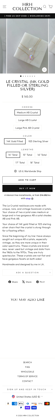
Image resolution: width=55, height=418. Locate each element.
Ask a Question (27, 272)
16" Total (42, 154)
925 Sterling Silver (38, 141)
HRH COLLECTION (27, 6)
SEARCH (27, 362)
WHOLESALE (27, 371)
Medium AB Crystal (27, 112)
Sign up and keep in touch (26, 389)
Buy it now (27, 188)
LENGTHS (27, 149)
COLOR (27, 136)
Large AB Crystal (27, 120)
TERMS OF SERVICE (27, 376)
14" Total (13, 154)
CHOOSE (27, 107)
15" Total (27, 154)
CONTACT (27, 381)
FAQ (27, 367)
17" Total (20, 162)
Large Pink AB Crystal (27, 127)
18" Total (34, 162)
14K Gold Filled (14, 141)
